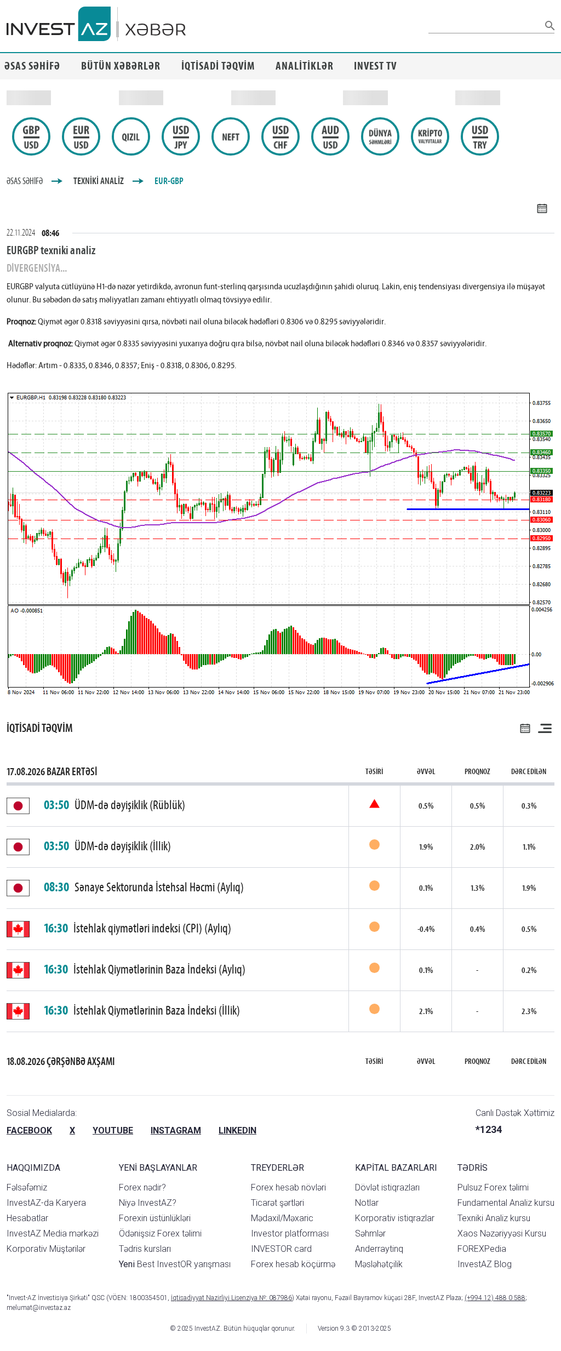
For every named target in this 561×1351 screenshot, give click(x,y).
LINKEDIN (237, 1130)
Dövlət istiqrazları (387, 1187)
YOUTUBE (113, 1130)
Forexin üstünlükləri (155, 1218)
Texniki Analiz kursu (493, 1218)
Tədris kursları (145, 1249)
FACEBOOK (29, 1130)
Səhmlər (370, 1233)
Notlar (367, 1203)
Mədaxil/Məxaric (282, 1218)
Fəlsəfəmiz (27, 1187)
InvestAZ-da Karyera (46, 1203)
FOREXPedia (481, 1249)
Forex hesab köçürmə (293, 1264)
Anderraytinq (379, 1249)
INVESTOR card (281, 1249)
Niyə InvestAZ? (147, 1203)
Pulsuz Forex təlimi (493, 1187)
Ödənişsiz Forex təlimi (160, 1233)
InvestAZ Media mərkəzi (53, 1233)
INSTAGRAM (176, 1130)
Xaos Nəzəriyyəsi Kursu (501, 1233)
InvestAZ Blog (484, 1264)
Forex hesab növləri (288, 1187)
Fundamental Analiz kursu (505, 1203)
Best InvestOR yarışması (175, 1264)
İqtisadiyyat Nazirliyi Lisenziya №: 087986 (231, 1298)
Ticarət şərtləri (277, 1203)
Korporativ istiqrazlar (394, 1218)
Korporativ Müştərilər (46, 1249)
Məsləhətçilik (379, 1264)
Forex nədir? (142, 1187)
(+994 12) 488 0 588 (495, 1298)
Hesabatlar (27, 1218)
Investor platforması (290, 1233)
